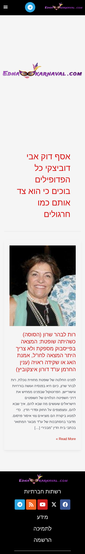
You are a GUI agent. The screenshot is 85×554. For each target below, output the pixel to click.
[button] (5, 6)
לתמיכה (42, 528)
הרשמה (43, 540)
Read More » (66, 438)
